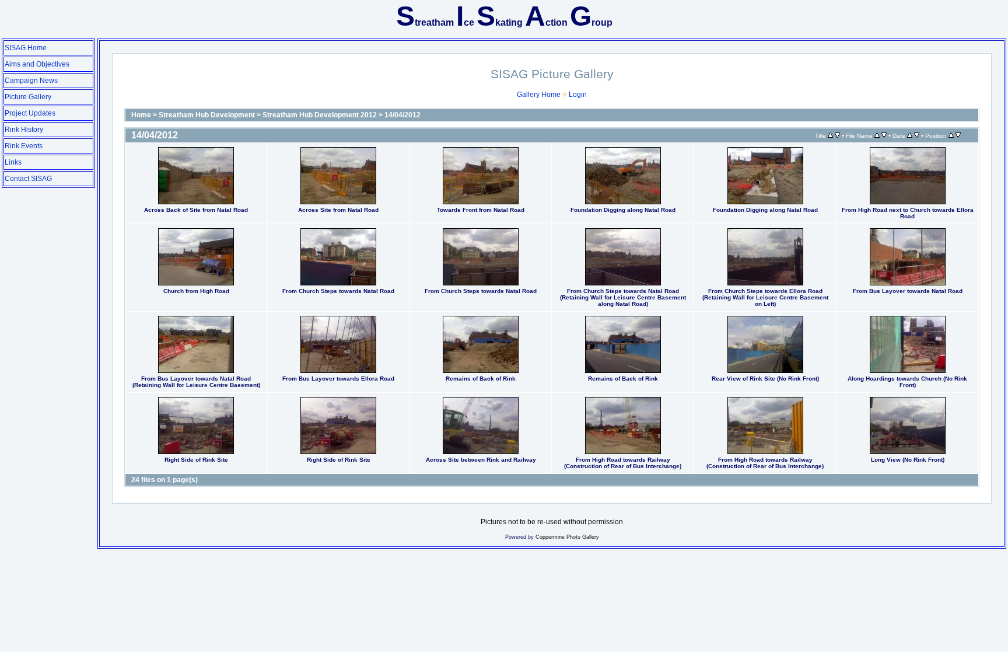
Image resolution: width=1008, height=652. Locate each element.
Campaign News (31, 80)
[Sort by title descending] (837, 135)
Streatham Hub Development (207, 115)
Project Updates (30, 113)
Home (141, 115)
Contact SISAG (28, 179)
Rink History (24, 129)
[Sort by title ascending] (830, 135)
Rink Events (24, 146)
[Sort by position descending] (958, 135)
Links (13, 162)
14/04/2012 (402, 115)
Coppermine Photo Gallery (567, 537)
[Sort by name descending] (884, 135)
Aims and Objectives (37, 64)
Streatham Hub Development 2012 (319, 115)
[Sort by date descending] (916, 135)
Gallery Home (539, 94)
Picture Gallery (28, 97)
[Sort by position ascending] (951, 135)
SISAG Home (26, 48)
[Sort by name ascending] (877, 135)
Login (578, 94)
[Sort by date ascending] (909, 135)
